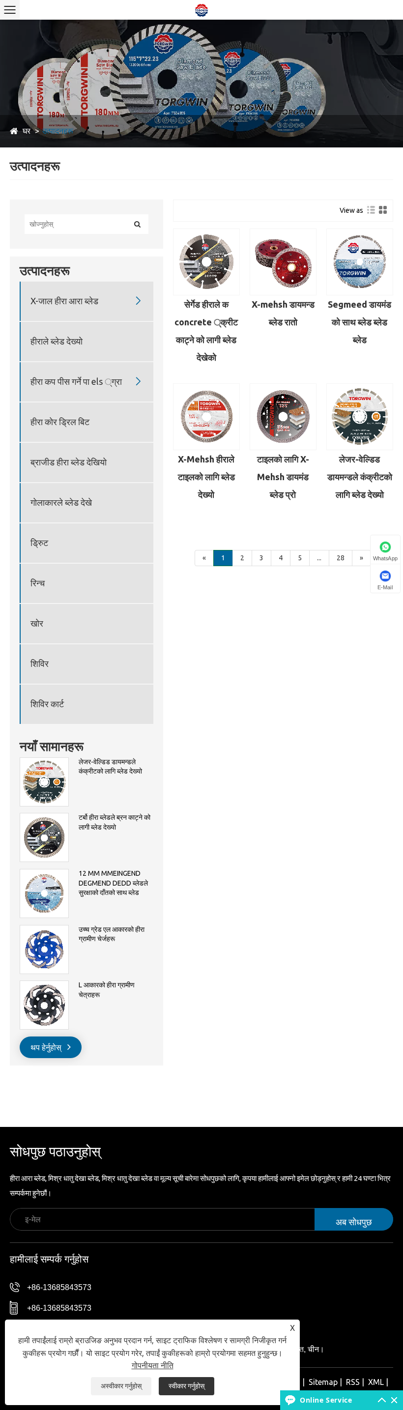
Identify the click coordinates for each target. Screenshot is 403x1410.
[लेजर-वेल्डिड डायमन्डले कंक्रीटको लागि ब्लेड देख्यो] (44, 762)
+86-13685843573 (59, 1287)
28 (341, 558)
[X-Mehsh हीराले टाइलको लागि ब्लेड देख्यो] (206, 416)
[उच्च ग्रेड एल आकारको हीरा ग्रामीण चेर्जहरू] (44, 930)
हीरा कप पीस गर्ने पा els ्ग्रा (76, 381)
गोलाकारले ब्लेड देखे (61, 502)
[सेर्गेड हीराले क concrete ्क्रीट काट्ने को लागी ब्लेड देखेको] (206, 262)
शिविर (39, 663)
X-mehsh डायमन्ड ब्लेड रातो (283, 313)
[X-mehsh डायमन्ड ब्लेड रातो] (283, 262)
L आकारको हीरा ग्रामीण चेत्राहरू (107, 990)
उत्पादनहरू (57, 130)
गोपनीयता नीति (152, 1365)
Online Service (326, 1400)
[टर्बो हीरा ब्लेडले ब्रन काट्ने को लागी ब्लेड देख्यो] (44, 818)
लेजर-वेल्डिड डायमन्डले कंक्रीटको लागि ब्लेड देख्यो (110, 767)
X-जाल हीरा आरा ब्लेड (64, 301)
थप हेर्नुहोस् (46, 1047)
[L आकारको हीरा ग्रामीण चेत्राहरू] (44, 985)
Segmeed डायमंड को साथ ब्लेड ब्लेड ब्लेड (359, 322)
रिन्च (37, 583)
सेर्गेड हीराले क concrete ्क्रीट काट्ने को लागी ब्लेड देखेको (206, 330)
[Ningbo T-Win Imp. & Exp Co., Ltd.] (201, 10)
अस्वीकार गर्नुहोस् (121, 1386)
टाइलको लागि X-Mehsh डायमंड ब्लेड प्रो (283, 476)
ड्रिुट (39, 542)
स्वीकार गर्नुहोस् (186, 1386)
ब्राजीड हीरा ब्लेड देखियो (68, 462)
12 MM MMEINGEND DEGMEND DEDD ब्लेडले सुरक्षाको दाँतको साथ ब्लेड (113, 882)
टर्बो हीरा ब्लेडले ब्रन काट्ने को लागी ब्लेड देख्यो (114, 822)
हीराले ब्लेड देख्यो (56, 341)
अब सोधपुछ (354, 1222)
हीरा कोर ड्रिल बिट (59, 422)
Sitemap (323, 1382)
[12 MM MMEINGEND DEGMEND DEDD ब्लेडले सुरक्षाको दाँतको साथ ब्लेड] (44, 874)
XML (376, 1382)
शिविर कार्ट (47, 704)
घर (26, 130)
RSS (353, 1382)
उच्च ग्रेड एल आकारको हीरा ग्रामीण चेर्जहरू (111, 934)
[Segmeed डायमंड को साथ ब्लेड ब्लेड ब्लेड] (359, 262)
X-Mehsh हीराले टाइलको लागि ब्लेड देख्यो (206, 476)
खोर (36, 623)
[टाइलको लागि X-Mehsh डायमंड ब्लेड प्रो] (283, 416)
